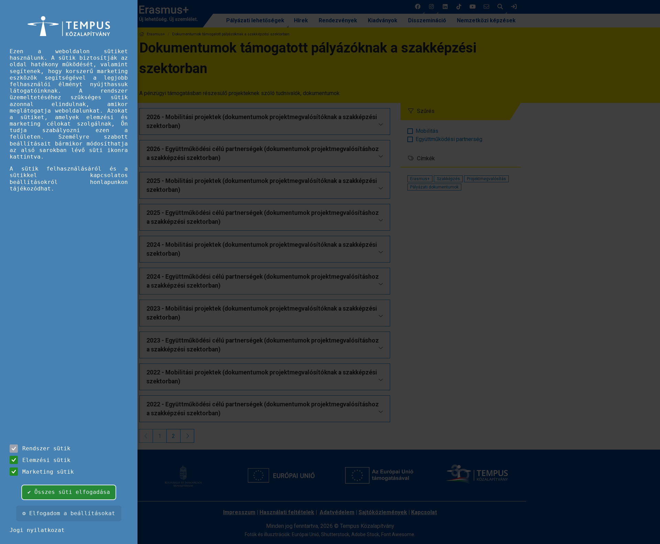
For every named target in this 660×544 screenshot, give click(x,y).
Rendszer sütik (46, 448)
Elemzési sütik (46, 460)
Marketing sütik (48, 471)
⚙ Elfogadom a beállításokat (68, 513)
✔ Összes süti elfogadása (69, 492)
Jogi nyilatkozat (37, 530)
